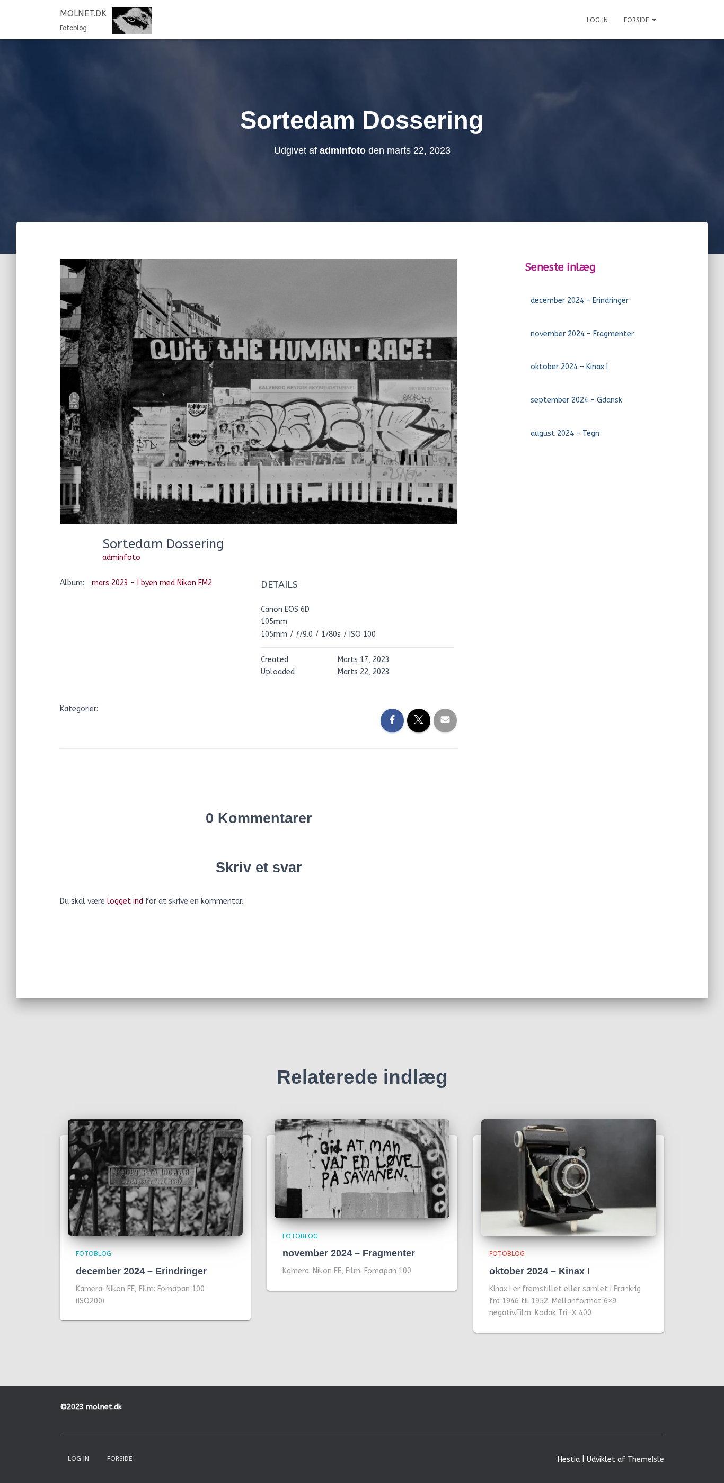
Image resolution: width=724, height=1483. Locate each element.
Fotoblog (93, 1253)
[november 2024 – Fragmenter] (362, 1168)
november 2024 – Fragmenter (582, 333)
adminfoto (121, 557)
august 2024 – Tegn (565, 433)
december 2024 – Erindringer (580, 300)
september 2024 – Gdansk (576, 400)
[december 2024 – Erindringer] (155, 1177)
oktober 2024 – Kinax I (569, 366)
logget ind (125, 901)
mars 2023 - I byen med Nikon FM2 (152, 582)
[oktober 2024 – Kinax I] (568, 1177)
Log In (597, 20)
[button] (653, 20)
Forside (637, 20)
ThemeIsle (646, 1459)
